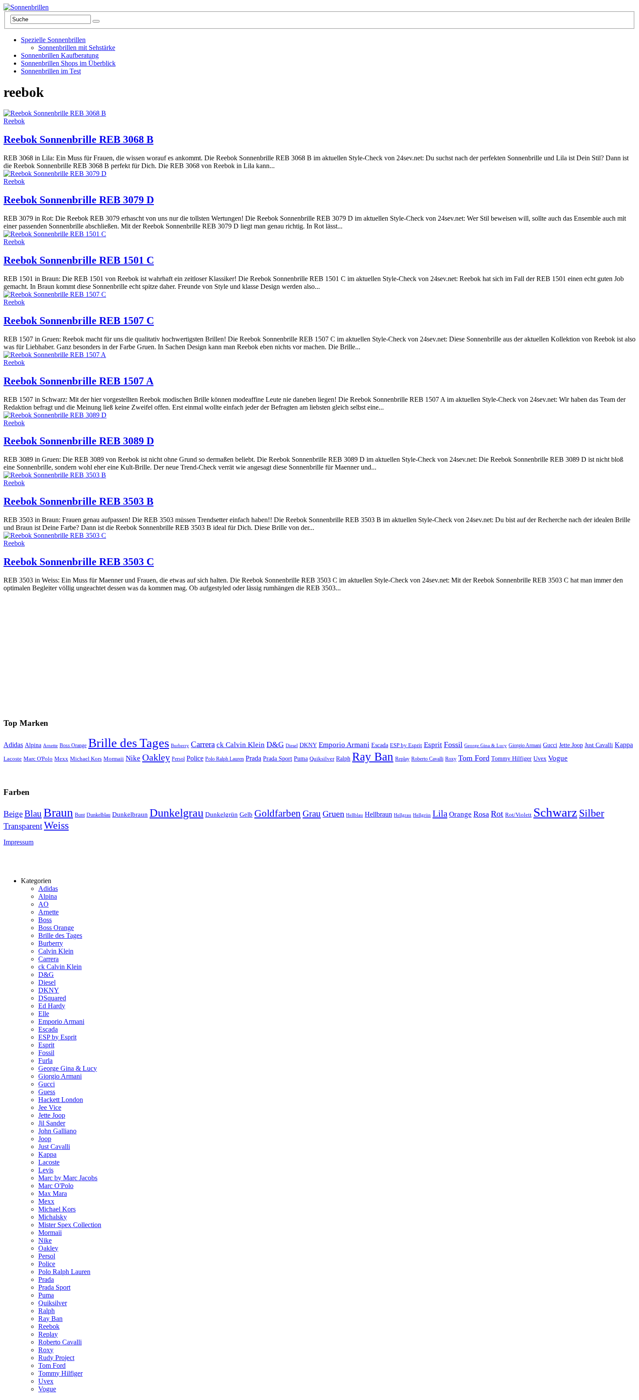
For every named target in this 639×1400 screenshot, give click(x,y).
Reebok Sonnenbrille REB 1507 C (78, 320)
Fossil (453, 744)
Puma (301, 758)
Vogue (558, 758)
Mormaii (113, 758)
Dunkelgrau (176, 813)
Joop (44, 1138)
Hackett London (60, 1099)
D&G (275, 744)
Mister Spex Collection (69, 1224)
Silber (591, 813)
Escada (379, 745)
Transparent (22, 826)
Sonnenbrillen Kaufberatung (60, 55)
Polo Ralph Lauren (224, 759)
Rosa (481, 814)
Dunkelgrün (221, 814)
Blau (33, 813)
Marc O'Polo (38, 758)
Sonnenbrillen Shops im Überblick (68, 63)
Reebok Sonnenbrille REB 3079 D (78, 199)
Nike (133, 758)
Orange (460, 814)
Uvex (539, 758)
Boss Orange (73, 745)
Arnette (50, 745)
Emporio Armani (344, 744)
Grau (312, 813)
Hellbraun (378, 814)
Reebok (14, 121)
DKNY (308, 744)
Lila (440, 813)
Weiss (56, 825)
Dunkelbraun (130, 814)
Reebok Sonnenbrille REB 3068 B (78, 139)
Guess (46, 1092)
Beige (13, 813)
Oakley (156, 757)
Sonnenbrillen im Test (51, 71)
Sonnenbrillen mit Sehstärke (76, 47)
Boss (45, 919)
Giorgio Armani (525, 745)
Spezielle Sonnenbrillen (53, 39)
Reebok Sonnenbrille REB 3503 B (78, 501)
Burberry (180, 745)
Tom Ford (473, 758)
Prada (253, 758)
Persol (178, 759)
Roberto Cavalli (427, 759)
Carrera (203, 744)
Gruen (333, 813)
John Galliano (57, 1131)
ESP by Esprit (406, 745)
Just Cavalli (599, 745)
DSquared (52, 998)
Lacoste (12, 759)
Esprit (433, 745)
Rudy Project (56, 1357)
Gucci (550, 745)
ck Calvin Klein (240, 745)
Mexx (61, 758)
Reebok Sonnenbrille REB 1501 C (78, 260)
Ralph (343, 758)
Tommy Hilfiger (511, 758)
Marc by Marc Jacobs (67, 1178)
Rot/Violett (518, 815)
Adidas (13, 745)
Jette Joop (571, 745)
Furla (45, 1060)
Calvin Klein (55, 951)
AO (43, 904)
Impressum (18, 842)
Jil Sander (51, 1123)
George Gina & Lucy (485, 745)
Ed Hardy (51, 1005)
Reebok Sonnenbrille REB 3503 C (78, 561)
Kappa (624, 744)
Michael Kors (86, 758)
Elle (43, 1013)
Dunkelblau (98, 815)
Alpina (33, 745)
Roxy (450, 759)
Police (194, 758)
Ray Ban (372, 756)
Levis (45, 1170)
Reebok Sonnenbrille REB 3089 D (78, 441)
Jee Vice (49, 1107)
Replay (402, 759)
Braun (58, 812)
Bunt (80, 815)
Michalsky (52, 1217)
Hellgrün (422, 815)
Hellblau (354, 815)
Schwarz (555, 812)
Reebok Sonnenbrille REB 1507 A (78, 381)
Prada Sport (277, 758)
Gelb (246, 814)
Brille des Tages (128, 743)
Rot (497, 813)
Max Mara (52, 1193)
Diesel (292, 745)
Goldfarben (277, 813)
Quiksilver (322, 759)
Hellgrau (402, 815)
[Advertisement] (201, 646)
